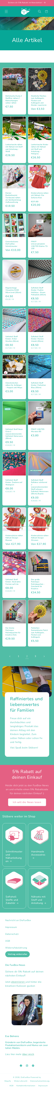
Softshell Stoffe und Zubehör (12, 900)
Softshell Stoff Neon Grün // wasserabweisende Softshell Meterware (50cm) (14, 434)
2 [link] (27, 656)
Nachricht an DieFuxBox (18, 920)
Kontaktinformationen (26, 1085)
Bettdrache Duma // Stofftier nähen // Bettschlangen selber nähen (14, 99)
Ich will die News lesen (27, 802)
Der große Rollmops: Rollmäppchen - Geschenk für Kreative (38, 584)
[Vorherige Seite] (10, 656)
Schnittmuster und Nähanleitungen (14, 856)
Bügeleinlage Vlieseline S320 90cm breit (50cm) (13, 290)
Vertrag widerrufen (17, 954)
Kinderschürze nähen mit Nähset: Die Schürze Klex (39, 195)
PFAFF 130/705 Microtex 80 (37, 430)
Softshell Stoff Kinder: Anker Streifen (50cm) (12, 339)
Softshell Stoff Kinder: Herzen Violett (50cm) (37, 339)
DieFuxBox (25, 1077)
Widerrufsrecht (20, 1081)
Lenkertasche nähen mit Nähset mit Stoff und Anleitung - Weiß (14, 148)
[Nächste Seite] (43, 656)
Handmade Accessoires (38, 853)
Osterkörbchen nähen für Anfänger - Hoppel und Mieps (14, 385)
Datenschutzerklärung (40, 1081)
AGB (7, 940)
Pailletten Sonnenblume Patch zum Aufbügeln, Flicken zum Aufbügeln (39, 632)
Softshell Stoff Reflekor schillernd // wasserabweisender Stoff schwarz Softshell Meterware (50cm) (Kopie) (39, 487)
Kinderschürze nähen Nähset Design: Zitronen (39, 538)
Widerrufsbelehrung (16, 947)
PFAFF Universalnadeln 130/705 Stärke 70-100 (39, 245)
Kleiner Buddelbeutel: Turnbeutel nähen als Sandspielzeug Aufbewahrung (13, 197)
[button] (6, 11)
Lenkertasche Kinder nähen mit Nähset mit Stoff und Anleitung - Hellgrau (39, 149)
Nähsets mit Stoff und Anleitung (38, 900)
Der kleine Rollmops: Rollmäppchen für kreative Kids (13, 631)
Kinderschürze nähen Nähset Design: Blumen (14, 538)
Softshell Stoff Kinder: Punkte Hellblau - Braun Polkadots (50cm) (38, 291)
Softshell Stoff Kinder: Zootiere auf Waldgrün (14, 482)
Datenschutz (12, 934)
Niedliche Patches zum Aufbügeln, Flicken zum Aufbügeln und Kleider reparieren (39, 100)
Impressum (11, 927)
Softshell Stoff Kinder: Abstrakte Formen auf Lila (13, 581)
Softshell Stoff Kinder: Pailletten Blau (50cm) (38, 385)
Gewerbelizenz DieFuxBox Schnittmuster (12, 244)
